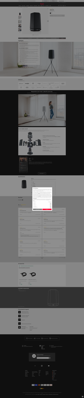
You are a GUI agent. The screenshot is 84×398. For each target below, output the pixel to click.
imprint (33, 200)
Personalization (34, 206)
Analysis (34, 203)
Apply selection (37, 209)
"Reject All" (39, 193)
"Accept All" (39, 195)
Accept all (47, 209)
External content (35, 207)
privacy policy (47, 199)
